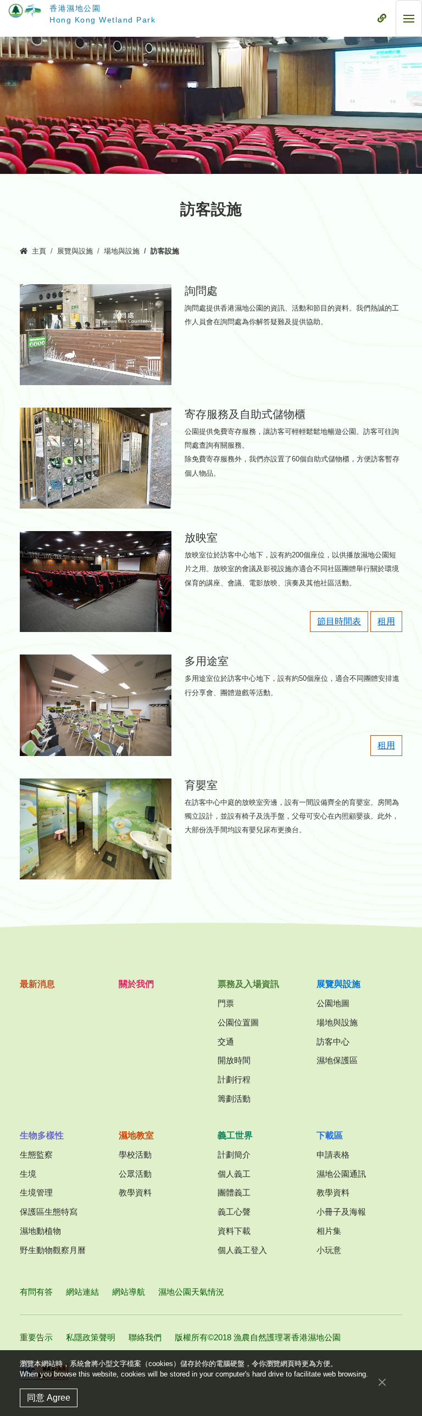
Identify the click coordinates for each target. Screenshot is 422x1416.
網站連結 (82, 1291)
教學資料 (135, 1192)
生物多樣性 (42, 1135)
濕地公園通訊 (341, 1173)
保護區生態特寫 (48, 1211)
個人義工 (234, 1173)
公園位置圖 (238, 1022)
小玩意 (328, 1250)
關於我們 (136, 984)
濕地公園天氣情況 (191, 1291)
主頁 (39, 251)
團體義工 (234, 1192)
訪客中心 (332, 1041)
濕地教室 (136, 1135)
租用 (386, 621)
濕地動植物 (40, 1231)
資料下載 (234, 1231)
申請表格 (332, 1154)
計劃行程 (234, 1079)
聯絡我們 (145, 1337)
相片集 (328, 1231)
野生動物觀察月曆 (53, 1250)
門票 (226, 1003)
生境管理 (36, 1192)
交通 (226, 1041)
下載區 (329, 1135)
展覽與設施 (75, 251)
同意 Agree (48, 1397)
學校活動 (135, 1154)
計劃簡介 (234, 1154)
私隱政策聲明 (90, 1337)
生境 (28, 1173)
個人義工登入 (242, 1250)
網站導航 (128, 1291)
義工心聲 (234, 1211)
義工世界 (235, 1135)
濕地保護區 (337, 1060)
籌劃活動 (234, 1098)
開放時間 (234, 1060)
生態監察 (36, 1154)
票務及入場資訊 (248, 984)
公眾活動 (135, 1173)
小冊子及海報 (341, 1211)
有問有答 (36, 1291)
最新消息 (37, 984)
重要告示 (36, 1337)
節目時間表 (339, 621)
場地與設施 (122, 251)
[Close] (382, 1382)
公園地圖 (332, 1003)
